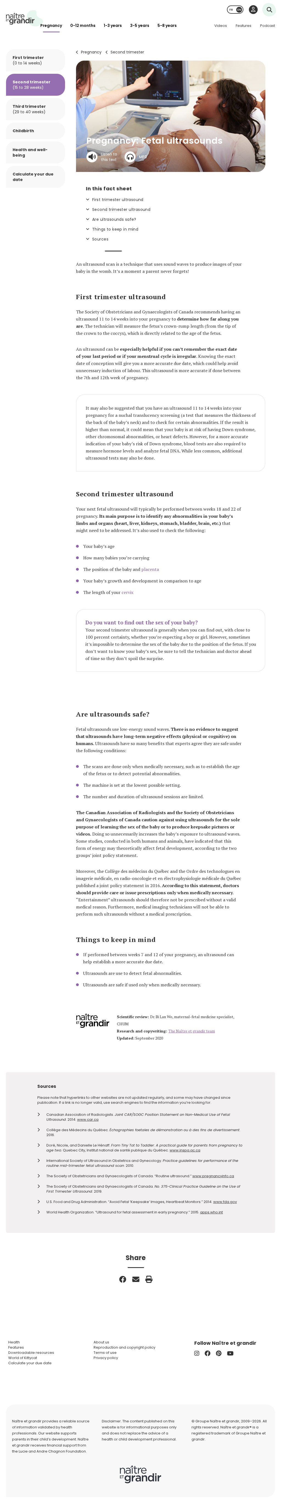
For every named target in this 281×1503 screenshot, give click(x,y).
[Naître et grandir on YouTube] (230, 1353)
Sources (100, 239)
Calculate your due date (33, 176)
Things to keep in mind (115, 229)
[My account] (253, 9)
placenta (150, 569)
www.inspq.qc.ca (185, 1150)
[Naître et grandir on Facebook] (207, 1353)
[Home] (24, 18)
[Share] (122, 1279)
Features (243, 25)
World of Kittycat (22, 1357)
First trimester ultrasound (118, 199)
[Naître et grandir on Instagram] (196, 1353)
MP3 (143, 157)
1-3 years (113, 25)
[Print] (149, 1279)
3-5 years (139, 25)
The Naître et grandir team (191, 1031)
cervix (127, 592)
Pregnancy (51, 25)
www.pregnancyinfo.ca (213, 1176)
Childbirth (23, 131)
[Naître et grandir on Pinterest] (218, 1353)
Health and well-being (30, 152)
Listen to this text (109, 156)
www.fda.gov (225, 1201)
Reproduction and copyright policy (124, 1347)
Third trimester (29, 109)
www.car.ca (88, 1119)
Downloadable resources (31, 1352)
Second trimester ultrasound (121, 209)
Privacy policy (106, 1357)
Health (14, 1342)
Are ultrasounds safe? (114, 219)
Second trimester (127, 52)
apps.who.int (211, 1212)
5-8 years (167, 25)
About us (101, 1342)
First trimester (28, 60)
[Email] (135, 1279)
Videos (220, 25)
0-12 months (82, 25)
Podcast (267, 25)
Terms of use (105, 1352)
